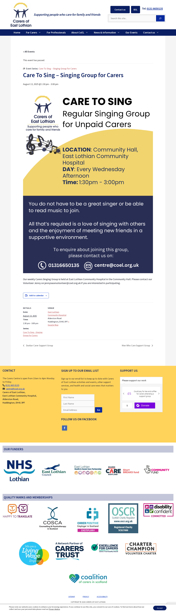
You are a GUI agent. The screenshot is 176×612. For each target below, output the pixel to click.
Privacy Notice (54, 609)
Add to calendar (36, 295)
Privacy (86, 596)
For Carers (31, 32)
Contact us (120, 9)
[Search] (160, 18)
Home (17, 32)
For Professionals (56, 32)
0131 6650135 (155, 8)
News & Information (105, 32)
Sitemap (71, 596)
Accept (160, 608)
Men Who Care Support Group (136, 345)
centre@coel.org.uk (15, 388)
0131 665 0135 (12, 385)
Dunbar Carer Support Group (39, 345)
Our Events (131, 32)
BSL (135, 9)
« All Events (29, 51)
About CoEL (77, 32)
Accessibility (102, 596)
